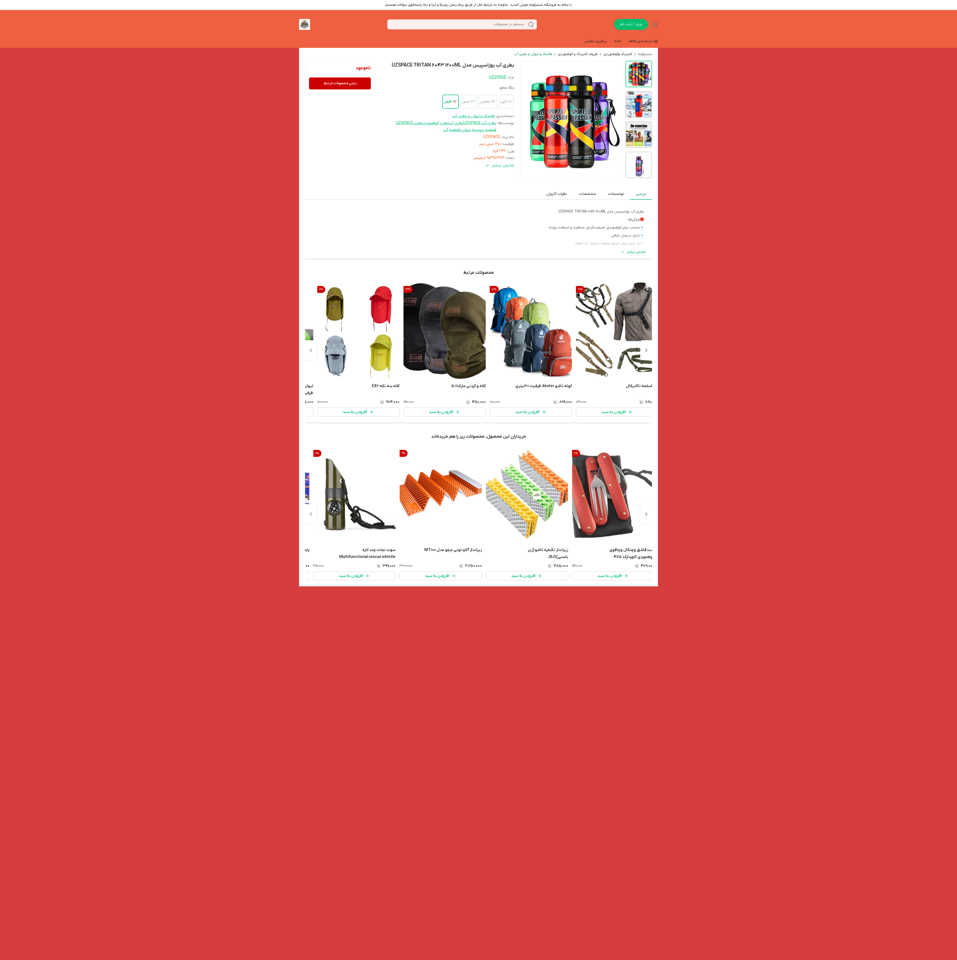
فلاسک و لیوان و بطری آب (533, 54)
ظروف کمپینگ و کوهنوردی (578, 54)
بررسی (641, 193)
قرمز (448, 101)
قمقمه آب (451, 130)
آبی (504, 101)
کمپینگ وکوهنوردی (618, 54)
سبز (466, 101)
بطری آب (456, 123)
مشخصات (587, 193)
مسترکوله (645, 54)
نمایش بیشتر (636, 252)
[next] (311, 350)
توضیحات (616, 193)
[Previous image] (527, 122)
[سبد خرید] (655, 24)
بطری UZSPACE (409, 123)
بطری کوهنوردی (436, 123)
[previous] (646, 350)
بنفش (485, 101)
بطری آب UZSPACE (479, 123)
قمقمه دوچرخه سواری (478, 130)
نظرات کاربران (556, 193)
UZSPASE (497, 77)
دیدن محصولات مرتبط (340, 83)
